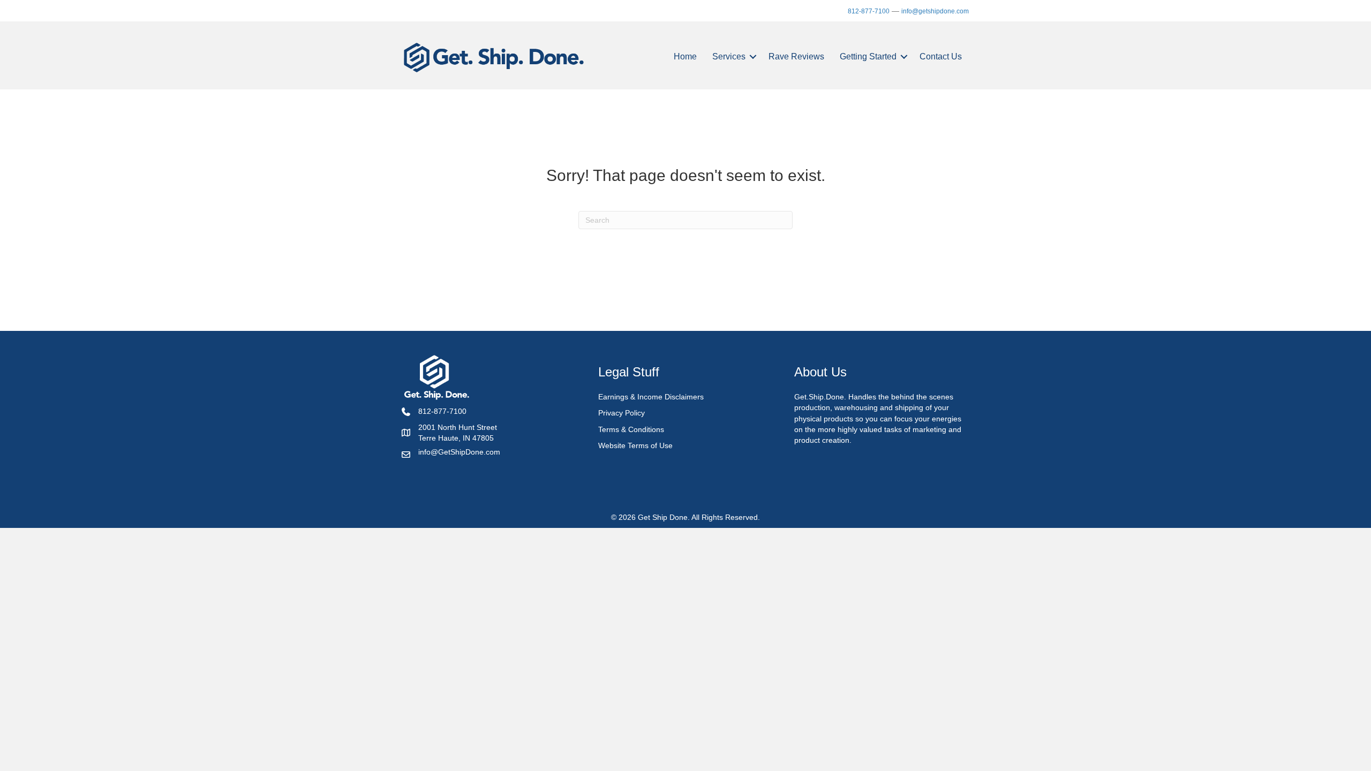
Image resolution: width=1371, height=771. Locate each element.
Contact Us (941, 56)
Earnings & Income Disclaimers (651, 396)
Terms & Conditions (631, 429)
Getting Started (868, 56)
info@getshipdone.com (935, 11)
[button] (752, 57)
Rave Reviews (796, 56)
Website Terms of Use (635, 445)
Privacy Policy (621, 413)
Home (685, 56)
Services (728, 56)
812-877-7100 (869, 11)
